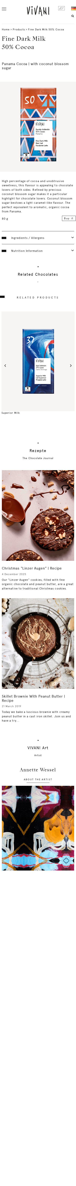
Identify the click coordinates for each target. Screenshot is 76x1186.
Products (19, 29)
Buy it (69, 218)
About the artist (38, 779)
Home (6, 29)
